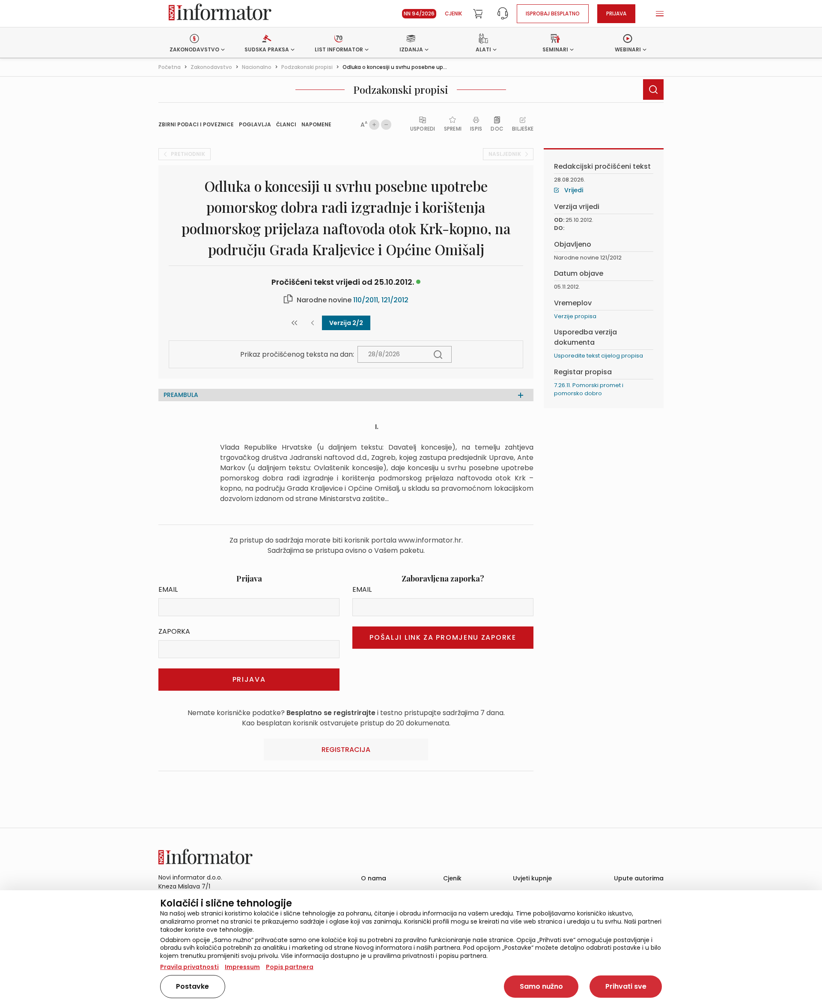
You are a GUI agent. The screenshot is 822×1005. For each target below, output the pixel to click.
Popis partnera (289, 967)
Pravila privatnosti (189, 967)
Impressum (242, 967)
